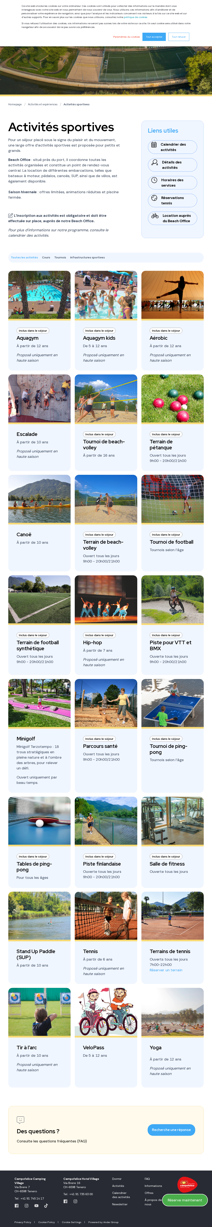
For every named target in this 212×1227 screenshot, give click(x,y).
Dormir (117, 1179)
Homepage (15, 104)
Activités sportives (76, 104)
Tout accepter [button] (154, 36)
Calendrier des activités (121, 1195)
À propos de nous (153, 1202)
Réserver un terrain (166, 970)
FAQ (147, 1179)
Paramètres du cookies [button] (126, 36)
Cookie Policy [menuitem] (46, 1222)
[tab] (26, 257)
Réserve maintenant (185, 1200)
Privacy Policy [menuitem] (22, 1222)
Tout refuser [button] (179, 36)
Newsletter (120, 1204)
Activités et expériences (42, 104)
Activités (118, 1186)
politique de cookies (135, 17)
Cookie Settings (71, 1222)
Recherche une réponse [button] (171, 1130)
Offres (149, 1193)
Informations (153, 1186)
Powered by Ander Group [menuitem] (103, 1222)
